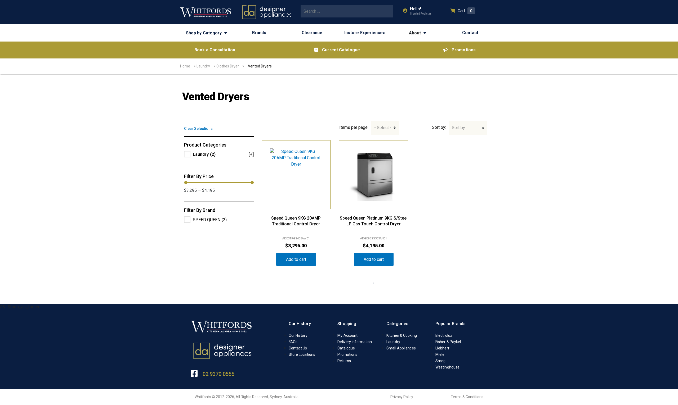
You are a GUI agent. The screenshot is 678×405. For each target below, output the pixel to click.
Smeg (440, 361)
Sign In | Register (420, 13)
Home (185, 66)
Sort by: (439, 127)
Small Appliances (401, 348)
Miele (440, 354)
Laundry (203, 66)
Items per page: (353, 127)
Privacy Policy (401, 397)
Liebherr (442, 348)
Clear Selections (198, 128)
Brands (259, 32)
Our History (300, 323)
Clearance (312, 32)
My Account (347, 335)
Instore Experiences (364, 32)
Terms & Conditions (467, 397)
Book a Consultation (214, 49)
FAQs (293, 342)
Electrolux (443, 335)
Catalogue (346, 348)
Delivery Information (354, 342)
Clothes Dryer (227, 66)
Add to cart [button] (296, 259)
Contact (470, 32)
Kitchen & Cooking (401, 335)
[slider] (185, 182)
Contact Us (298, 348)
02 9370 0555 (218, 374)
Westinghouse (447, 367)
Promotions (464, 49)
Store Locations (302, 354)
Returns (344, 361)
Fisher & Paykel (448, 342)
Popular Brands (450, 323)
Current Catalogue (341, 49)
